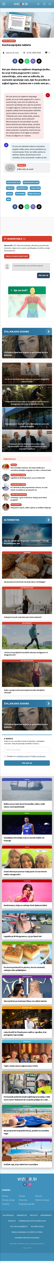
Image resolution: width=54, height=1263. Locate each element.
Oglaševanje (8, 1215)
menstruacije (34, 194)
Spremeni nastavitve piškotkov (32, 1221)
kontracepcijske (31, 182)
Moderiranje (46, 1215)
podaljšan (35, 188)
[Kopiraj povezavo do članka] (39, 61)
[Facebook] (49, 4)
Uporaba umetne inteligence (27, 1238)
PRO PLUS (34, 1215)
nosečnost (22, 188)
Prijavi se (43, 275)
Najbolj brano (10, 459)
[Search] (38, 4)
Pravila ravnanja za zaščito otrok (27, 1232)
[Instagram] (44, 4)
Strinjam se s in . (26, 756)
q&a (8, 199)
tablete (10, 188)
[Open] (4, 4)
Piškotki (12, 1221)
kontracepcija (13, 182)
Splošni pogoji (37, 1226)
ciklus (9, 194)
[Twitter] (20, 61)
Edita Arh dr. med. (12, 53)
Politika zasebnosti (19, 1226)
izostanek (20, 194)
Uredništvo (22, 1215)
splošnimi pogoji (23, 756)
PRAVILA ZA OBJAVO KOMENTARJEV (17, 256)
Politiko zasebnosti (38, 756)
